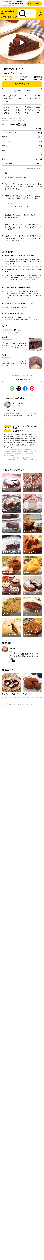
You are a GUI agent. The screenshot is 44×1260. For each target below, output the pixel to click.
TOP (3, 704)
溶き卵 (4, 137)
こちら (26, 279)
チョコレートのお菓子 (23, 704)
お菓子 (10, 704)
